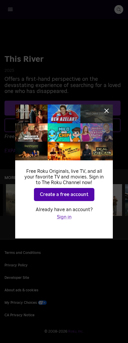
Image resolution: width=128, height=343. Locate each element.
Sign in (64, 217)
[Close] (106, 111)
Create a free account (64, 194)
